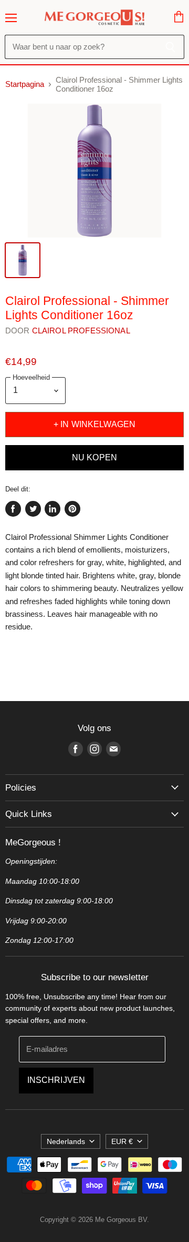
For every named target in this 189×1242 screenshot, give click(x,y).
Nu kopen (94, 457)
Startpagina (24, 84)
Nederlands (66, 1141)
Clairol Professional (81, 330)
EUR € (122, 1141)
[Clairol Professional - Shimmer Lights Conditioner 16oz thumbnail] (22, 260)
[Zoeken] (170, 47)
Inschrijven (56, 1080)
